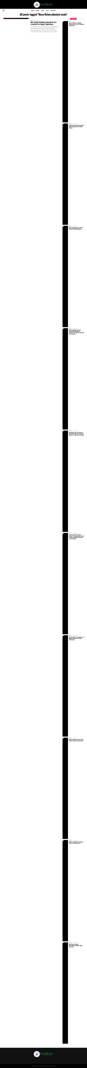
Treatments (53, 10)
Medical (37, 10)
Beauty (47, 10)
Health (32, 10)
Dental (42, 10)
